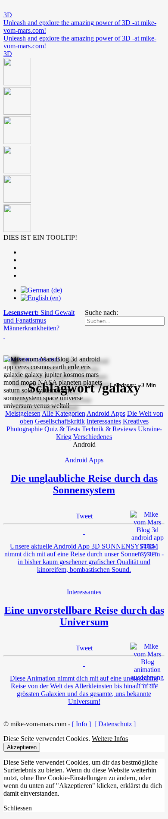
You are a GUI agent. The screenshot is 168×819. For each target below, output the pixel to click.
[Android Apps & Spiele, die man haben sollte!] (84, 146)
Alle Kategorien (63, 413)
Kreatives (136, 421)
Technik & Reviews (109, 429)
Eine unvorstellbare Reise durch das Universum (84, 616)
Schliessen (17, 808)
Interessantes (104, 421)
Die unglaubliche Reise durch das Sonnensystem (84, 484)
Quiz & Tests (62, 429)
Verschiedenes (92, 436)
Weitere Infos (110, 738)
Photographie (24, 429)
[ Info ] (81, 724)
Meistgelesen (22, 413)
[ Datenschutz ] (115, 724)
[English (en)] (41, 297)
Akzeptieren (22, 747)
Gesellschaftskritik (60, 421)
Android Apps (106, 413)
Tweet (84, 516)
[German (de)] (41, 290)
